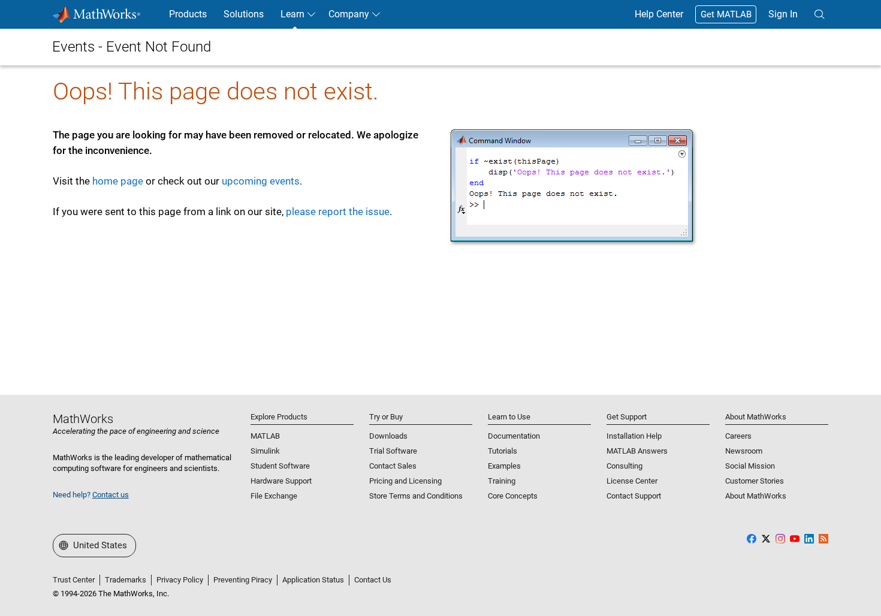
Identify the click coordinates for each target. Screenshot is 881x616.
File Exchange (274, 495)
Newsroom (743, 450)
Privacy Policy (179, 579)
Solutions (244, 14)
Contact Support (634, 495)
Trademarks (125, 579)
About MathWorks (755, 495)
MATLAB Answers (637, 450)
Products (188, 14)
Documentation (514, 435)
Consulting (624, 465)
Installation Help (634, 435)
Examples (504, 465)
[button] (819, 14)
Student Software (280, 465)
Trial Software (393, 450)
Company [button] (348, 14)
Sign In (783, 14)
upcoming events (261, 181)
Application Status (313, 579)
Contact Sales (393, 465)
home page (117, 181)
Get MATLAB (726, 14)
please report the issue (338, 212)
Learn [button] (292, 14)
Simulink (265, 450)
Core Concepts (513, 495)
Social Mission (750, 465)
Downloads (388, 435)
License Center (632, 480)
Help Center (659, 14)
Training (501, 480)
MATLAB (265, 435)
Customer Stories (754, 480)
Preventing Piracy (242, 579)
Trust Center (74, 579)
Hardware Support (281, 480)
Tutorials (502, 450)
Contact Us (372, 579)
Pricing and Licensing (405, 480)
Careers (738, 435)
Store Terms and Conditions (416, 495)
